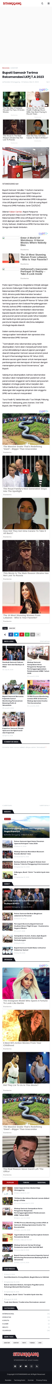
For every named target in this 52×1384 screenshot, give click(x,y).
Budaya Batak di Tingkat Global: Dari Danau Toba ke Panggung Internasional (31, 863)
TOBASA (32, 1343)
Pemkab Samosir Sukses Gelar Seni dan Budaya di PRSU (13, 664)
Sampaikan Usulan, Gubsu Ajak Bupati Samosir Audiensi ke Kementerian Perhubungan (30, 938)
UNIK (39, 1343)
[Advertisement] (26, 35)
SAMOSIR (14, 68)
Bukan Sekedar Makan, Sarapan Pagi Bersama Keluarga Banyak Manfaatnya (24, 1286)
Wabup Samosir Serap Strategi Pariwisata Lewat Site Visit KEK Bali (28, 1246)
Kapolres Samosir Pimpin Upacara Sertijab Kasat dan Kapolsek (12, 730)
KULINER (26, 1324)
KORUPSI (26, 1320)
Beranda (5, 68)
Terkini (26, 1182)
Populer (10, 1182)
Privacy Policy (41, 1380)
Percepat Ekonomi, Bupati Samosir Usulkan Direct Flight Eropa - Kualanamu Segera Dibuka (31, 926)
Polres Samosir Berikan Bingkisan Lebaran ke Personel (28, 915)
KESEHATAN (26, 1317)
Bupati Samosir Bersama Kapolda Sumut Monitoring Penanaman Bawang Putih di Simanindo (12, 700)
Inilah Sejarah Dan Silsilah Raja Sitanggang (27, 1189)
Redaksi (8, 1380)
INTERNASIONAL (26, 1314)
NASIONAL (42, 1182)
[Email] (32, 634)
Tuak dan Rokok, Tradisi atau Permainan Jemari (24, 1302)
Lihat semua (45, 641)
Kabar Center (15, 211)
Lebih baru (8, 805)
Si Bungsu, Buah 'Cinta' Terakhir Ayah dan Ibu (31, 873)
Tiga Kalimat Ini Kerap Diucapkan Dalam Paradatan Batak (31, 1236)
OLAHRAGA (26, 1330)
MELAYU (26, 1327)
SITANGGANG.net (23, 1374)
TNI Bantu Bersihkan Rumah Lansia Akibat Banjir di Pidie (31, 1199)
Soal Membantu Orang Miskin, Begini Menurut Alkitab (26, 1277)
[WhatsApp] (27, 634)
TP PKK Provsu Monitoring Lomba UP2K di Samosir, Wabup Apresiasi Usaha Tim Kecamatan (37, 699)
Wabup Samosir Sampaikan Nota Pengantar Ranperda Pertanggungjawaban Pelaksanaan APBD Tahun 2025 (38, 667)
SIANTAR (16, 1343)
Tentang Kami (19, 1380)
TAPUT (24, 1343)
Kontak (30, 1380)
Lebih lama (44, 805)
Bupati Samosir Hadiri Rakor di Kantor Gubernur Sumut (30, 949)
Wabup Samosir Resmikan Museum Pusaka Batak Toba (29, 853)
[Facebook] (10, 634)
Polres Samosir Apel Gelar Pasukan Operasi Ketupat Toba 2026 (29, 842)
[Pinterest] (21, 634)
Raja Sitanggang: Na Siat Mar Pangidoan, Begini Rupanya (24, 830)
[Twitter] (16, 634)
